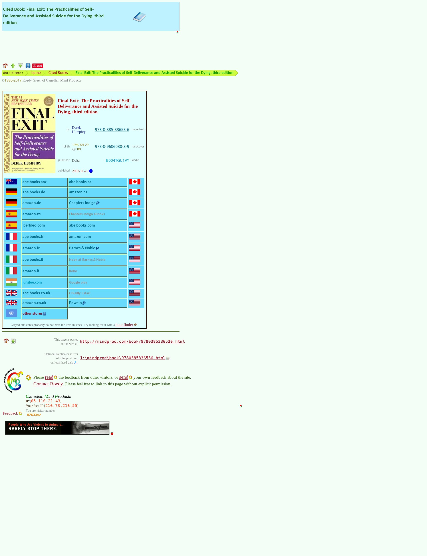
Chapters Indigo (82, 203)
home (36, 73)
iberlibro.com (33, 225)
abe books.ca (80, 182)
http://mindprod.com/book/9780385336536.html (132, 341)
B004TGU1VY (117, 160)
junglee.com (32, 282)
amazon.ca (78, 192)
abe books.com (82, 225)
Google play (78, 282)
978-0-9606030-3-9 (112, 146)
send (123, 377)
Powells (75, 303)
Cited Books (58, 73)
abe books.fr (33, 237)
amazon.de (31, 203)
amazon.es (31, 214)
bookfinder (124, 325)
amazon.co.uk (34, 303)
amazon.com (80, 237)
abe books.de (33, 192)
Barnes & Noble (82, 248)
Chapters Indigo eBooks (87, 214)
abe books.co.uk (36, 293)
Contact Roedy (48, 383)
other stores (32, 314)
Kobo (73, 271)
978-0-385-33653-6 (112, 129)
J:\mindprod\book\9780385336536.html (122, 358)
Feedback (10, 413)
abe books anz (34, 182)
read (49, 377)
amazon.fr (31, 248)
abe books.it (32, 260)
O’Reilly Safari (79, 293)
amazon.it (30, 271)
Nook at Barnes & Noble (87, 260)
